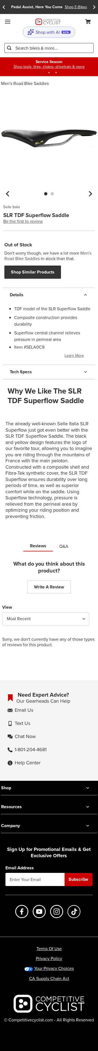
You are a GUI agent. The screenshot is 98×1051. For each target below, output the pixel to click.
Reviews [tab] (38, 546)
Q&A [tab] (63, 546)
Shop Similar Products (32, 272)
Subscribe (78, 879)
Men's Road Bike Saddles (25, 83)
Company (10, 825)
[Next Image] (90, 193)
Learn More (74, 355)
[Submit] (9, 48)
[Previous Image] (7, 193)
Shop (6, 788)
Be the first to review (23, 221)
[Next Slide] (94, 7)
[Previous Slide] (4, 7)
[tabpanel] (49, 608)
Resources (11, 807)
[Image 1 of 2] (45, 193)
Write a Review (49, 587)
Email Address (19, 868)
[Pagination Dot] (42, 72)
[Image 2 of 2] (52, 193)
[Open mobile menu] (7, 21)
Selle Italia (11, 207)
